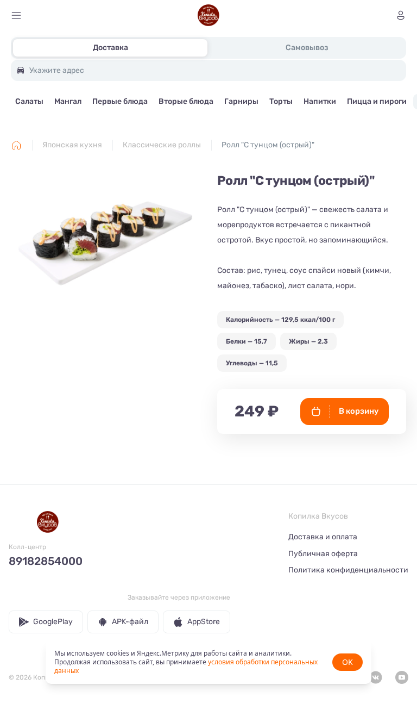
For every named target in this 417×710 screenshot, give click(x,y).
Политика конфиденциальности (348, 570)
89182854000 (46, 561)
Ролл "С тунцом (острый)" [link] (268, 145)
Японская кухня (72, 145)
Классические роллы (162, 145)
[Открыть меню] (16, 15)
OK (347, 662)
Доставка (110, 47)
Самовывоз (307, 47)
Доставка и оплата (322, 536)
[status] (208, 662)
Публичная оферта (323, 553)
